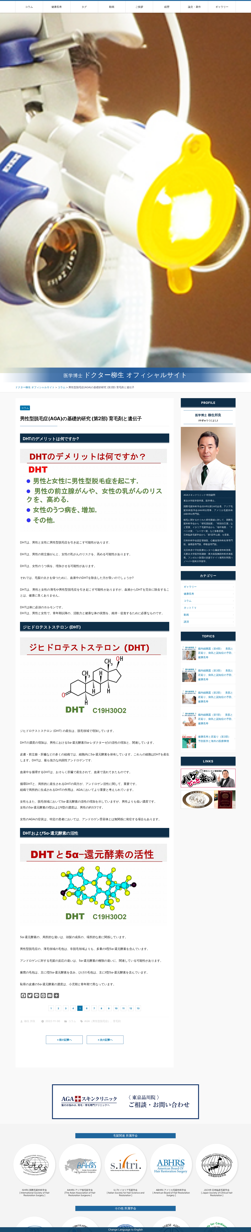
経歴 (166, 6)
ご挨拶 (139, 6)
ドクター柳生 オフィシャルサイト (125, 375)
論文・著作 (194, 6)
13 (138, 1008)
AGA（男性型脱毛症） (97, 1021)
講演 (186, 621)
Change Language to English (125, 1229)
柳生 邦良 (29, 1021)
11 (123, 1008)
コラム (29, 6)
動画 (111, 6)
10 (116, 1008)
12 (131, 1008)
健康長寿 (56, 6)
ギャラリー (222, 6)
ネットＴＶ (190, 607)
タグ (84, 6)
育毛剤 (117, 1021)
